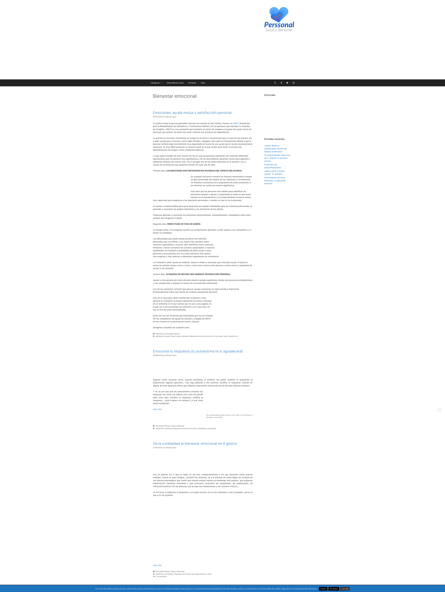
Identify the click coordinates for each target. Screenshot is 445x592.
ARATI (236, 123)
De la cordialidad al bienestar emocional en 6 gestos (195, 443)
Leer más (157, 409)
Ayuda (167, 336)
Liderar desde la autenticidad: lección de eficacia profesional (275, 148)
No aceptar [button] (334, 589)
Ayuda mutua (175, 336)
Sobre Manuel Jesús (175, 83)
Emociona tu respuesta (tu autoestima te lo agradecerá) (198, 351)
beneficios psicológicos (165, 574)
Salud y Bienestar (177, 426)
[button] (439, 409)
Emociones (218, 336)
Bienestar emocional (197, 336)
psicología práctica (198, 574)
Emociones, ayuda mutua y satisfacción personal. (192, 112)
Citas (203, 83)
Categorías (155, 83)
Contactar (192, 83)
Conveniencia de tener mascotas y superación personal (275, 180)
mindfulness (202, 428)
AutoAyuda (160, 334)
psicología (212, 428)
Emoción (209, 336)
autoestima (160, 428)
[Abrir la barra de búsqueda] (275, 82)
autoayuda (160, 336)
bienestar (185, 336)
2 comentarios (161, 576)
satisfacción (233, 336)
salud (226, 336)
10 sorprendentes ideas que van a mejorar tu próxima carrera (277, 158)
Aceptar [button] (323, 589)
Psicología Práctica (172, 334)
